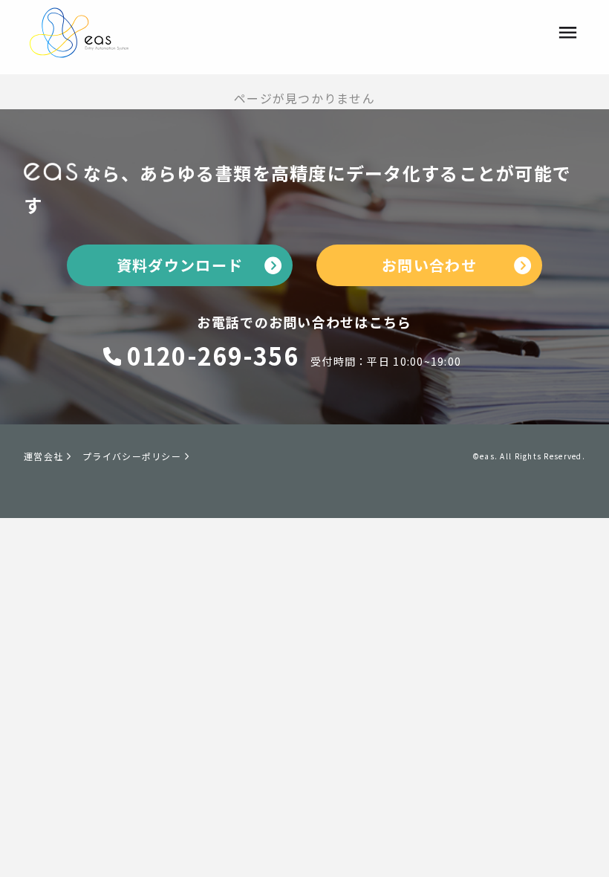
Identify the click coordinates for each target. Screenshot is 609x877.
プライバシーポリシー (131, 456)
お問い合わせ (429, 265)
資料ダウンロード (180, 265)
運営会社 (43, 456)
